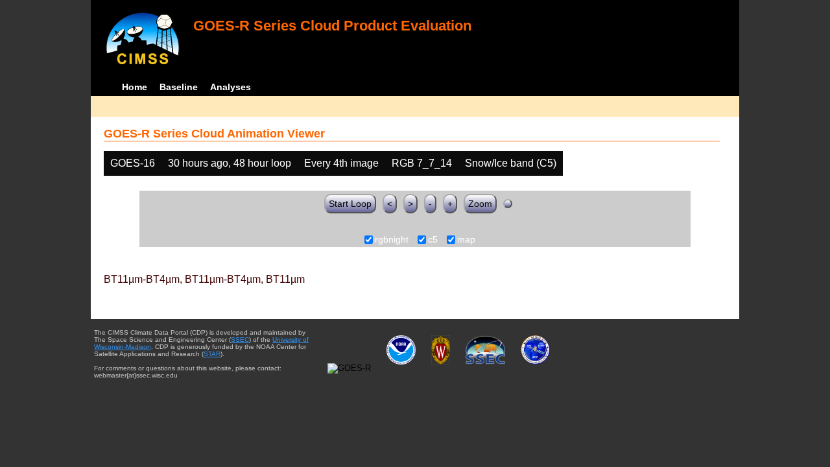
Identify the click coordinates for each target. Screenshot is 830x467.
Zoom (480, 203)
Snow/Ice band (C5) (510, 163)
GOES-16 (132, 163)
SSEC (240, 339)
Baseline (179, 87)
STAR (212, 353)
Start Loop (350, 203)
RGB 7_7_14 (422, 163)
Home (134, 87)
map (466, 240)
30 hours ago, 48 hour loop (229, 163)
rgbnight (392, 240)
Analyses (230, 87)
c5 (433, 240)
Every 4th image (341, 163)
